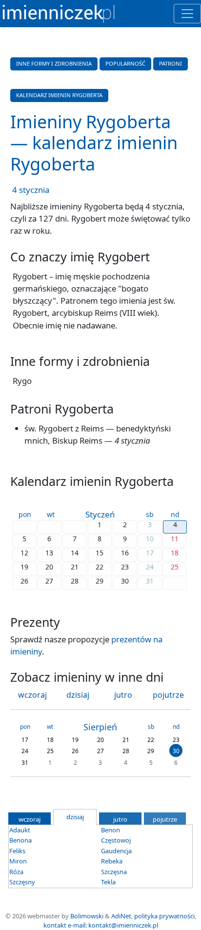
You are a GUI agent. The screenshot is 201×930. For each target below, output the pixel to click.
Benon (110, 830)
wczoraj (32, 694)
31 (24, 762)
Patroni (170, 63)
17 (24, 739)
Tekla (108, 882)
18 (50, 739)
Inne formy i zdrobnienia (54, 63)
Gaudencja (116, 850)
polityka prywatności (164, 916)
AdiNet (121, 916)
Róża (16, 871)
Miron (18, 861)
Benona (20, 840)
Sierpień (100, 727)
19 (75, 739)
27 (100, 751)
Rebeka (111, 861)
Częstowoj (116, 840)
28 (125, 751)
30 (176, 751)
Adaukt (19, 830)
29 (150, 751)
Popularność (125, 63)
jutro (123, 694)
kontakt (54, 925)
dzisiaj (77, 694)
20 (100, 739)
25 (50, 751)
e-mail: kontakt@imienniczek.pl (113, 925)
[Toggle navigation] (187, 13)
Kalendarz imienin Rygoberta (59, 95)
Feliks (17, 850)
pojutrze (168, 694)
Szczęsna (114, 871)
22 (150, 739)
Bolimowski (86, 916)
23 (176, 739)
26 (75, 751)
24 (24, 751)
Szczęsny (22, 882)
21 (125, 739)
